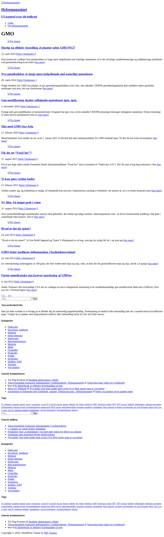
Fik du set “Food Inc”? (16, 152)
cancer (28, 404)
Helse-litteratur (15, 335)
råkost (151, 407)
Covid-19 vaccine (55, 404)
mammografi (45, 407)
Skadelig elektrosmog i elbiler (43, 380)
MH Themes (50, 533)
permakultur (97, 407)
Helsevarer (13, 338)
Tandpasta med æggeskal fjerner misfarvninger (31, 434)
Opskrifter (13, 350)
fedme (81, 404)
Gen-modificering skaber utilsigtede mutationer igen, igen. (39, 100)
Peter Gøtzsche (108, 407)
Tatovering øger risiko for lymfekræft (106, 382)
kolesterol (17, 407)
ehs (77, 404)
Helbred (12, 332)
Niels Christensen (25, 54)
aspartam (15, 404)
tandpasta (18, 410)
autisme (22, 404)
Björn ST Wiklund (17, 388)
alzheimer (8, 404)
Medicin (12, 344)
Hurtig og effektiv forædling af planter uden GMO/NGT (38, 47)
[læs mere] (39, 62)
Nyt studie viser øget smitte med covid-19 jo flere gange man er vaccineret (67, 388)
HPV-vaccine (122, 404)
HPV (114, 404)
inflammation (140, 404)
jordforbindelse (7, 407)
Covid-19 (44, 404)
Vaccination (14, 367)
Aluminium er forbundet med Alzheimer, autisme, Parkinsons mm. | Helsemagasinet (50, 391)
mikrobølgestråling (69, 407)
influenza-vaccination (153, 404)
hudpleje (131, 404)
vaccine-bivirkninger (48, 410)
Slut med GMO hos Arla (17, 126)
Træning (12, 364)
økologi (75, 410)
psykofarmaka (127, 407)
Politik (11, 355)
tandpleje (25, 410)
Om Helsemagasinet (18, 25)
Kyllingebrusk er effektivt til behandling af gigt (38, 385)
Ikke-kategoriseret (17, 341)
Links (10, 23)
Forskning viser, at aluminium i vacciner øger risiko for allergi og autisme (44, 431)
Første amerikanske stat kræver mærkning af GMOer (36, 275)
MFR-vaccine (56, 407)
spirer (5, 410)
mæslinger (89, 407)
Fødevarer (13, 327)
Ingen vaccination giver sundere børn (114, 391)
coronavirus (35, 404)
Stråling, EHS (15, 361)
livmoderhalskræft (33, 407)
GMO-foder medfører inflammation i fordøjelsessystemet (38, 252)
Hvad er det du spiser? (16, 228)
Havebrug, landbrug (18, 329)
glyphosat (88, 404)
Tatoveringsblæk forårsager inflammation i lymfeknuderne (37, 426)
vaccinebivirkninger (63, 410)
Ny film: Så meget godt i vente (21, 202)
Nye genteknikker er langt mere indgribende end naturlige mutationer (47, 74)
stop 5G (11, 410)
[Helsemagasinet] (10, 2)
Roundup (144, 407)
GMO (94, 404)
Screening (13, 358)
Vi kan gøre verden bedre (18, 179)
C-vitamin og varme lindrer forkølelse (27, 428)
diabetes (72, 404)
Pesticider (12, 353)
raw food (137, 407)
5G (2, 404)
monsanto (80, 407)
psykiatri (118, 407)
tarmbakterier (35, 410)
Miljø (10, 347)
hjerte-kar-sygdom (105, 404)
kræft (23, 407)
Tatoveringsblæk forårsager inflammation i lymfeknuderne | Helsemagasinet (46, 382)
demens (66, 404)
